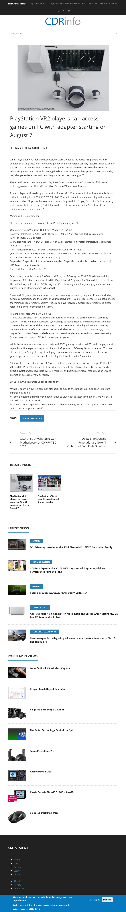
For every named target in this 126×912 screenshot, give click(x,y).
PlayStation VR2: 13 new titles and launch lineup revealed (48, 499)
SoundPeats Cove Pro (42, 750)
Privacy (17, 884)
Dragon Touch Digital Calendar (47, 688)
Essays (17, 870)
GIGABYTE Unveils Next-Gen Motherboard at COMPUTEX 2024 (38, 442)
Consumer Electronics (44, 631)
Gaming (19, 147)
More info (34, 908)
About (17, 874)
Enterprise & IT (40, 607)
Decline (107, 899)
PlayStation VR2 (32, 418)
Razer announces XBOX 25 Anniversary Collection (58, 592)
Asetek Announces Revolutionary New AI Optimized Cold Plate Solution (86, 442)
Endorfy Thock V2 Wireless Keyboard (51, 668)
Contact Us (19, 888)
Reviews (18, 867)
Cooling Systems (41, 562)
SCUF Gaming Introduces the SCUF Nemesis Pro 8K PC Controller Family (71, 547)
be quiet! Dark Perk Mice (44, 812)
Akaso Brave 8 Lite (40, 771)
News (17, 863)
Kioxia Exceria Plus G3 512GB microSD (52, 792)
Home (17, 859)
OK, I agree (94, 899)
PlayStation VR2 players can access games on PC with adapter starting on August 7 (20, 502)
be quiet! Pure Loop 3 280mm (47, 709)
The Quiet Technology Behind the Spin (52, 730)
